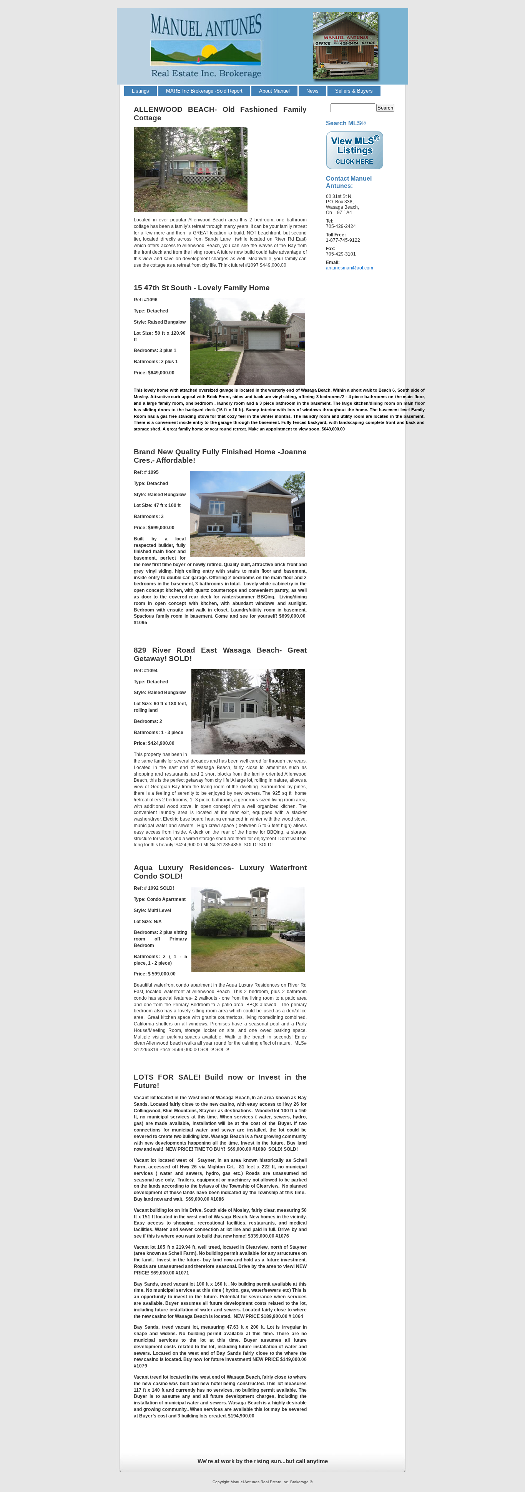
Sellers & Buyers (354, 91)
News (312, 91)
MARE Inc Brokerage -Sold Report (204, 91)
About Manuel (274, 91)
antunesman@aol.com (349, 268)
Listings (140, 91)
